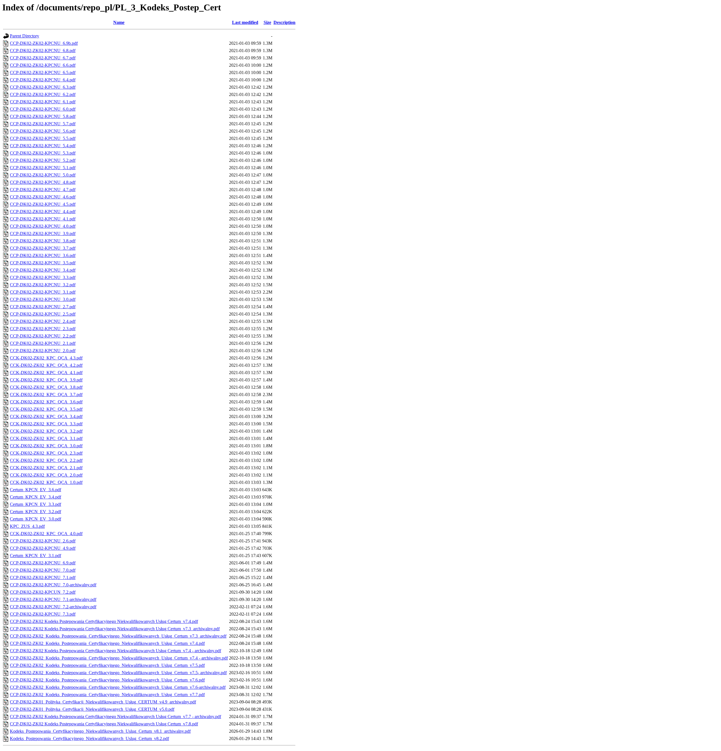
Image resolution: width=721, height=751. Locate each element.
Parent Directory (24, 35)
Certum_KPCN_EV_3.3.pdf (35, 504)
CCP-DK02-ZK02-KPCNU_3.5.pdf (42, 262)
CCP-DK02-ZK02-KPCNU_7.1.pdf (42, 577)
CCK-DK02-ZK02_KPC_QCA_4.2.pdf (46, 365)
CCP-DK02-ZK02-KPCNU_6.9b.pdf (44, 43)
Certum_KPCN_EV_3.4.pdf (35, 497)
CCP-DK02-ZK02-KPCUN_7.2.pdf (42, 592)
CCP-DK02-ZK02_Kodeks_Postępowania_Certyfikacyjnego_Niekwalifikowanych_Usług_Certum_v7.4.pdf (107, 643)
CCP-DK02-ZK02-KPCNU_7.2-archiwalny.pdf (53, 606)
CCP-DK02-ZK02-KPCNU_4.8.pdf (42, 182)
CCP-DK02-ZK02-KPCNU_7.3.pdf (42, 614)
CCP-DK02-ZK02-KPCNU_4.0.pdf (42, 226)
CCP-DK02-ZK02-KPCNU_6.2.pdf (42, 94)
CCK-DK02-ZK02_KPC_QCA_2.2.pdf (46, 460)
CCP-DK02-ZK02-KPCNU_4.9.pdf (42, 548)
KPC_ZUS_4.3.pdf (27, 526)
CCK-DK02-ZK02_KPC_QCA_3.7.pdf (46, 394)
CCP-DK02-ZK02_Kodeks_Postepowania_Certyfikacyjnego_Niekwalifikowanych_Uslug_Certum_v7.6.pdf (107, 680)
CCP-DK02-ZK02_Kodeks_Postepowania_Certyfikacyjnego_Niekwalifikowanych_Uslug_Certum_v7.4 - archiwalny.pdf (119, 658)
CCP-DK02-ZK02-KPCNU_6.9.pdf (42, 562)
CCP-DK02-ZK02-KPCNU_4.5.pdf (42, 204)
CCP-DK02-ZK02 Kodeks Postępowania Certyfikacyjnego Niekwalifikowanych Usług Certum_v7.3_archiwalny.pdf (115, 628)
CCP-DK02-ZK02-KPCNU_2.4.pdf (42, 321)
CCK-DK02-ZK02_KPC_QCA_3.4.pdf (46, 416)
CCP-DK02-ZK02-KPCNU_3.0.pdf (42, 299)
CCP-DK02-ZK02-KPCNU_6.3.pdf (42, 87)
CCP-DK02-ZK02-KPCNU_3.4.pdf (42, 270)
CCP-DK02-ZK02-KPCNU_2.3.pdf (42, 328)
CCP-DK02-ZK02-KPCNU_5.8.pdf (42, 116)
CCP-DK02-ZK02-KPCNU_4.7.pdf (42, 189)
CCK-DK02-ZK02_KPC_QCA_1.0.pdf (46, 482)
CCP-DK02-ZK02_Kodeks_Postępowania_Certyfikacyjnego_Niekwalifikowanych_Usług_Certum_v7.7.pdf (107, 694)
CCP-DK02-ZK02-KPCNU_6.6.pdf (42, 65)
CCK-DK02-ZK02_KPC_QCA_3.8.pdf (46, 387)
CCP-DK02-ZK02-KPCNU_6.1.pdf (42, 101)
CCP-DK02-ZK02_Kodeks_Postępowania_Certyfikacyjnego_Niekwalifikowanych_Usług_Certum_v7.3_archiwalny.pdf (118, 636)
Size (267, 22)
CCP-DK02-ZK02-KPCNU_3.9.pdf (42, 233)
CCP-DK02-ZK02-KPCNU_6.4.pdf (42, 79)
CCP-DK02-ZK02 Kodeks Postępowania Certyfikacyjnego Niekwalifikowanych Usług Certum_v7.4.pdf (104, 621)
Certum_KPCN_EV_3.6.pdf (35, 489)
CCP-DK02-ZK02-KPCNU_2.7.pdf (42, 306)
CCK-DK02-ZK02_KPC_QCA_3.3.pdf (46, 423)
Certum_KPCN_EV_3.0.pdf (35, 519)
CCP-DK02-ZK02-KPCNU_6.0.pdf (42, 109)
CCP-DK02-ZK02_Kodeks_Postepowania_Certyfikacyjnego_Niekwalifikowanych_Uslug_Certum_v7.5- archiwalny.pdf (118, 672)
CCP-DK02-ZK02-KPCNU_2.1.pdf (42, 343)
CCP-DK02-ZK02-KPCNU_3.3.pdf (42, 277)
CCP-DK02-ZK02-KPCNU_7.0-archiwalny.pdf (53, 584)
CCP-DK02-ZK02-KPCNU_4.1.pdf (42, 218)
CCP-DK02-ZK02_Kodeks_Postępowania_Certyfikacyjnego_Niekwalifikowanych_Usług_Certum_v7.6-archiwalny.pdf (118, 687)
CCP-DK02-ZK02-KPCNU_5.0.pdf (42, 175)
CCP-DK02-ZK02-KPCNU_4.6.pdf (42, 197)
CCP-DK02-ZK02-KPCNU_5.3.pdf (42, 153)
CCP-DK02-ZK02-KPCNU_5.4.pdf (42, 145)
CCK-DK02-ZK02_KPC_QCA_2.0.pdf (46, 475)
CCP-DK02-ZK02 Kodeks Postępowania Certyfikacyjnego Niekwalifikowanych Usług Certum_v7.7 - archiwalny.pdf (115, 716)
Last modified (245, 22)
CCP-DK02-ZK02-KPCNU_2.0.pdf (42, 350)
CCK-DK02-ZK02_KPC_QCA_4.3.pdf (46, 358)
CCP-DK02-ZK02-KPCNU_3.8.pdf (42, 240)
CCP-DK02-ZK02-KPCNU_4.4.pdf (42, 211)
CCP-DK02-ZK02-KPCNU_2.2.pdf (42, 336)
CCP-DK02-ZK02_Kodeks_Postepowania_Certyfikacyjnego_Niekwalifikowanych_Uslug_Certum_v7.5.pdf (107, 665)
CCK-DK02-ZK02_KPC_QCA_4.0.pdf (46, 533)
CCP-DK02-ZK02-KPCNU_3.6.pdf (42, 255)
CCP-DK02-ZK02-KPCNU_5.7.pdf (42, 123)
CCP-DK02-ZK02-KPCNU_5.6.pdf (42, 131)
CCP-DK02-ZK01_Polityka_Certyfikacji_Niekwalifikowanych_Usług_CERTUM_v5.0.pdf (92, 709)
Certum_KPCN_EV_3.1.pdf (35, 555)
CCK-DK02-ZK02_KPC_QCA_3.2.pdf (46, 431)
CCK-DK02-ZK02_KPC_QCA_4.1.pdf (46, 372)
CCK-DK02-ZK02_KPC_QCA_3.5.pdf (46, 409)
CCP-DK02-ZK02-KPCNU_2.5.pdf (42, 314)
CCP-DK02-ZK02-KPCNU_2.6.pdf (42, 540)
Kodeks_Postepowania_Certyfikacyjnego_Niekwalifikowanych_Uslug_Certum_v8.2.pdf (89, 738)
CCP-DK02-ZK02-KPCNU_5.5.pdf (42, 138)
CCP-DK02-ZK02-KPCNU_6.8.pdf (42, 50)
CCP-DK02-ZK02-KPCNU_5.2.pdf (42, 160)
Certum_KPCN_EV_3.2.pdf (35, 511)
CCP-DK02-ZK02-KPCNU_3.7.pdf (42, 248)
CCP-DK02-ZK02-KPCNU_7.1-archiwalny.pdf (53, 599)
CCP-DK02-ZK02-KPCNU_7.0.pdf (42, 570)
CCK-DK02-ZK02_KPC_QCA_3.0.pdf (46, 445)
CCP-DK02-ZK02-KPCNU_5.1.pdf (42, 167)
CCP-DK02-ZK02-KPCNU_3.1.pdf (42, 292)
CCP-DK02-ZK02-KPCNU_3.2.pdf (42, 284)
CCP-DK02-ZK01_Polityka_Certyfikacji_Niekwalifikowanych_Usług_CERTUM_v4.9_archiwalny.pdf (103, 701)
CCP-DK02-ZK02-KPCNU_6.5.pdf (42, 72)
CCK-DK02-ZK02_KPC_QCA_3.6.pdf (46, 401)
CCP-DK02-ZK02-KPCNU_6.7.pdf (42, 57)
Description (284, 22)
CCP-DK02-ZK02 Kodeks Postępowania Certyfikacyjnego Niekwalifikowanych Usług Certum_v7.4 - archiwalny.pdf (115, 650)
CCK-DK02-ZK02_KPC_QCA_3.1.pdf (46, 438)
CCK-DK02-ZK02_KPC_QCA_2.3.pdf (46, 453)
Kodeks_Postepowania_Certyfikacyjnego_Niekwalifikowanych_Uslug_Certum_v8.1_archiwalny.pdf (100, 731)
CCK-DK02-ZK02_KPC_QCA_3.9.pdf (46, 379)
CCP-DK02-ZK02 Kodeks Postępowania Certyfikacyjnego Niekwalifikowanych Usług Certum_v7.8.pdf (104, 723)
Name (118, 22)
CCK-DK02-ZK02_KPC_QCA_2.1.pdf (46, 467)
